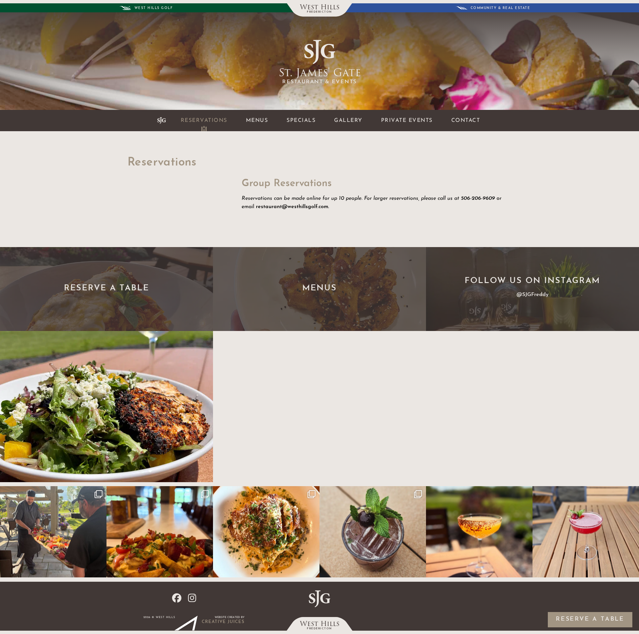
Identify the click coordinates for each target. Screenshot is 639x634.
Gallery (348, 120)
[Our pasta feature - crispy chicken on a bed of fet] (266, 531)
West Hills (319, 7)
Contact (465, 120)
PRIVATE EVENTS (407, 120)
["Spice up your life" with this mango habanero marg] (479, 531)
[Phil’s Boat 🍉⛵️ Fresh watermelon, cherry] (373, 531)
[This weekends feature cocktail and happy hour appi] (159, 531)
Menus (257, 120)
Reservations (204, 120)
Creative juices (223, 622)
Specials (301, 120)
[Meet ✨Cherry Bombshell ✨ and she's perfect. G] (585, 531)
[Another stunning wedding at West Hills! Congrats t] (53, 531)
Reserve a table (590, 619)
